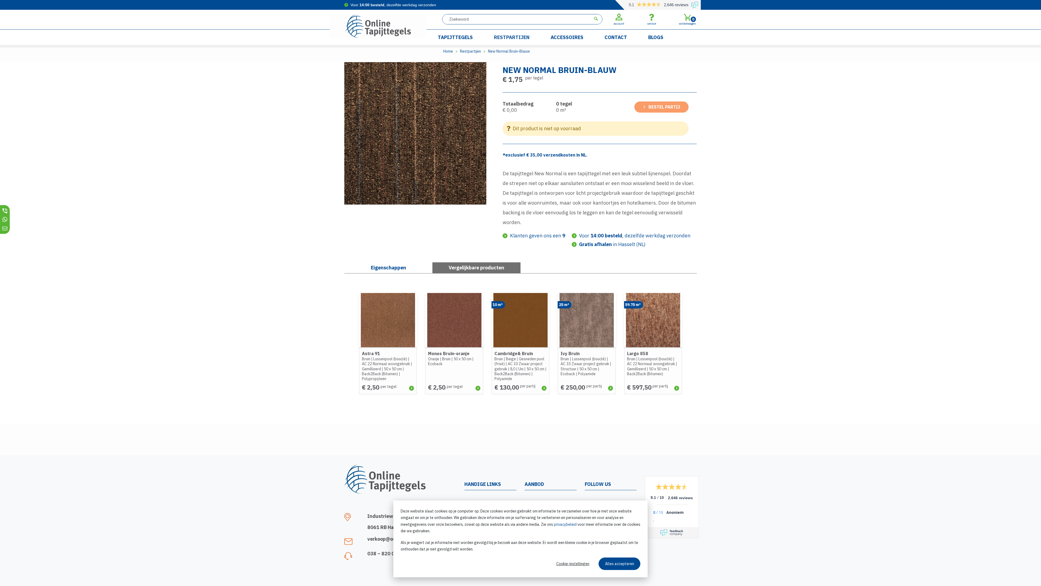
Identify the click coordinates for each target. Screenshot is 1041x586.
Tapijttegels (455, 37)
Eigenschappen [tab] (388, 268)
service (651, 24)
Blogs (655, 37)
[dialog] (520, 539)
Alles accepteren (619, 563)
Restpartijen (511, 37)
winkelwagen (687, 21)
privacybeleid (565, 524)
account (619, 24)
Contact (616, 37)
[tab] (476, 267)
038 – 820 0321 (385, 553)
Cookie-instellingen (572, 563)
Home (448, 51)
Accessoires (567, 37)
